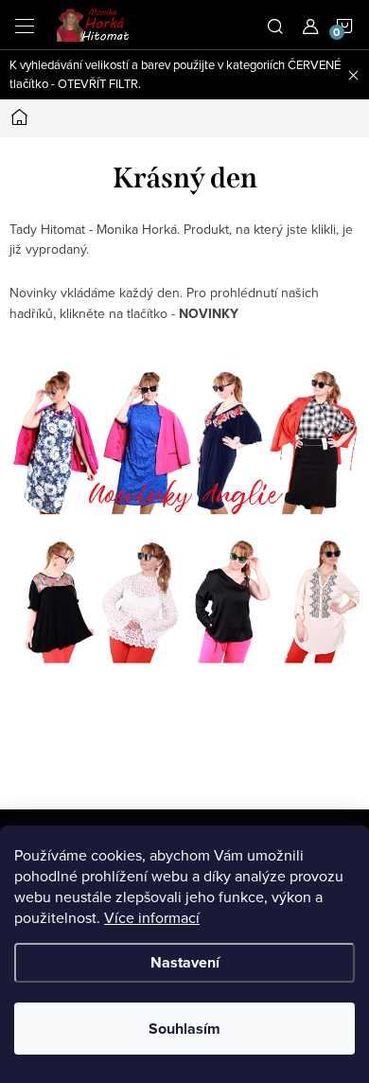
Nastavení (185, 962)
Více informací (152, 917)
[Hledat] (275, 24)
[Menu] (24, 24)
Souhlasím (184, 1028)
